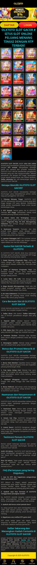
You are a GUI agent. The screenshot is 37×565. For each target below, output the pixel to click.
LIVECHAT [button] (32, 563)
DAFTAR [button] (9, 25)
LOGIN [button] (28, 25)
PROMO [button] (22, 563)
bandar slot (25, 540)
